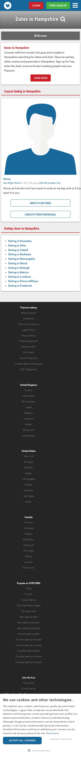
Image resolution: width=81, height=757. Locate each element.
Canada (28, 517)
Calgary (28, 533)
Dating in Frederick (20, 285)
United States (29, 451)
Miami (28, 501)
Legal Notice (28, 330)
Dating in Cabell (18, 250)
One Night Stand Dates (28, 605)
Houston (28, 490)
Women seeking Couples (29, 645)
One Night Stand (12, 183)
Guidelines (28, 318)
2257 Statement (28, 369)
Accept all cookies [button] (22, 740)
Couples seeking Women (29, 656)
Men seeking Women (28, 622)
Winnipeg (29, 550)
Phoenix (28, 467)
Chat (28, 588)
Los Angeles (28, 479)
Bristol (28, 424)
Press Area (28, 683)
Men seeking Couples (28, 628)
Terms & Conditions (28, 324)
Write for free (40, 203)
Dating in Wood (17, 263)
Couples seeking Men (28, 650)
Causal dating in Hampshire (22, 91)
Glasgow (28, 413)
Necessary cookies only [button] (61, 739)
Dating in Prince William (23, 281)
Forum (28, 594)
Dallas (28, 473)
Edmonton (28, 539)
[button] (40, 750)
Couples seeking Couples (28, 662)
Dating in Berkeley (19, 254)
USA (41, 183)
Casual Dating (28, 600)
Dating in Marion (18, 272)
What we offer (28, 346)
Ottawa (28, 556)
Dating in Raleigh (19, 267)
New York (29, 456)
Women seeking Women (28, 639)
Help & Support (28, 312)
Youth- (22, 358)
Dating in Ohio (17, 245)
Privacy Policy (28, 335)
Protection (32, 358)
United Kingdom (28, 385)
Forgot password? (28, 341)
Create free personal (40, 214)
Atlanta (28, 484)
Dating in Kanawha (20, 241)
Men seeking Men (28, 617)
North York (28, 567)
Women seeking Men (28, 634)
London (29, 390)
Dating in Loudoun (19, 276)
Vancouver (28, 545)
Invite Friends (28, 688)
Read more (52, 733)
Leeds (29, 407)
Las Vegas (28, 496)
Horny (7, 178)
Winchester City (52, 183)
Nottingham (28, 435)
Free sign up (58, 5)
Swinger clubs (28, 611)
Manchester (28, 396)
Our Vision (28, 352)
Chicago (28, 462)
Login (36, 5)
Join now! (41, 78)
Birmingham (28, 401)
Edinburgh (28, 430)
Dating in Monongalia (21, 258)
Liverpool (28, 418)
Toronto (28, 522)
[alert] (40, 725)
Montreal (28, 528)
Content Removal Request (28, 363)
